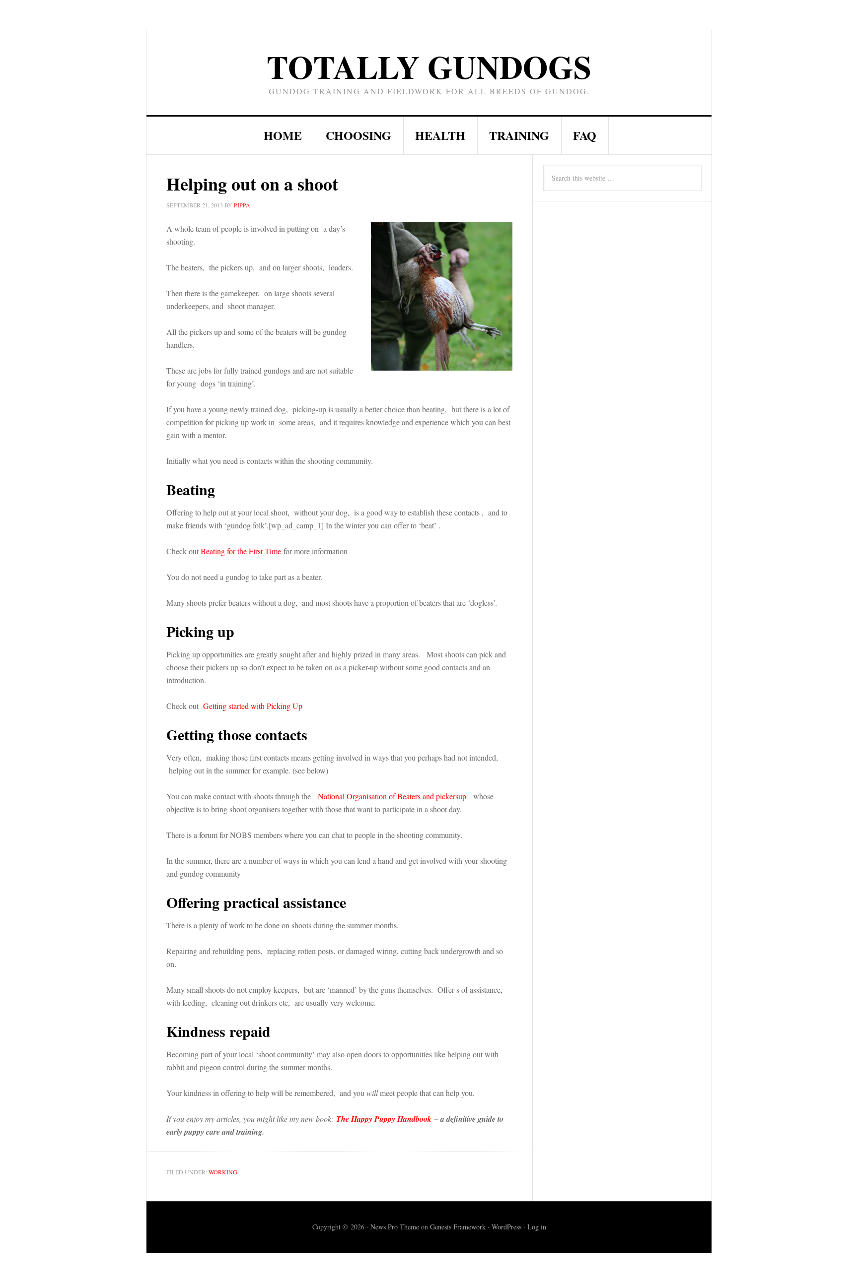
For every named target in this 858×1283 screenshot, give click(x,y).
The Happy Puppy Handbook (383, 1118)
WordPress (506, 1226)
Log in (536, 1226)
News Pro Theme (394, 1226)
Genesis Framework (458, 1226)
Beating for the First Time (241, 551)
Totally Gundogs (429, 66)
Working (223, 1172)
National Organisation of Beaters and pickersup (393, 796)
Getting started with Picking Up (252, 706)
